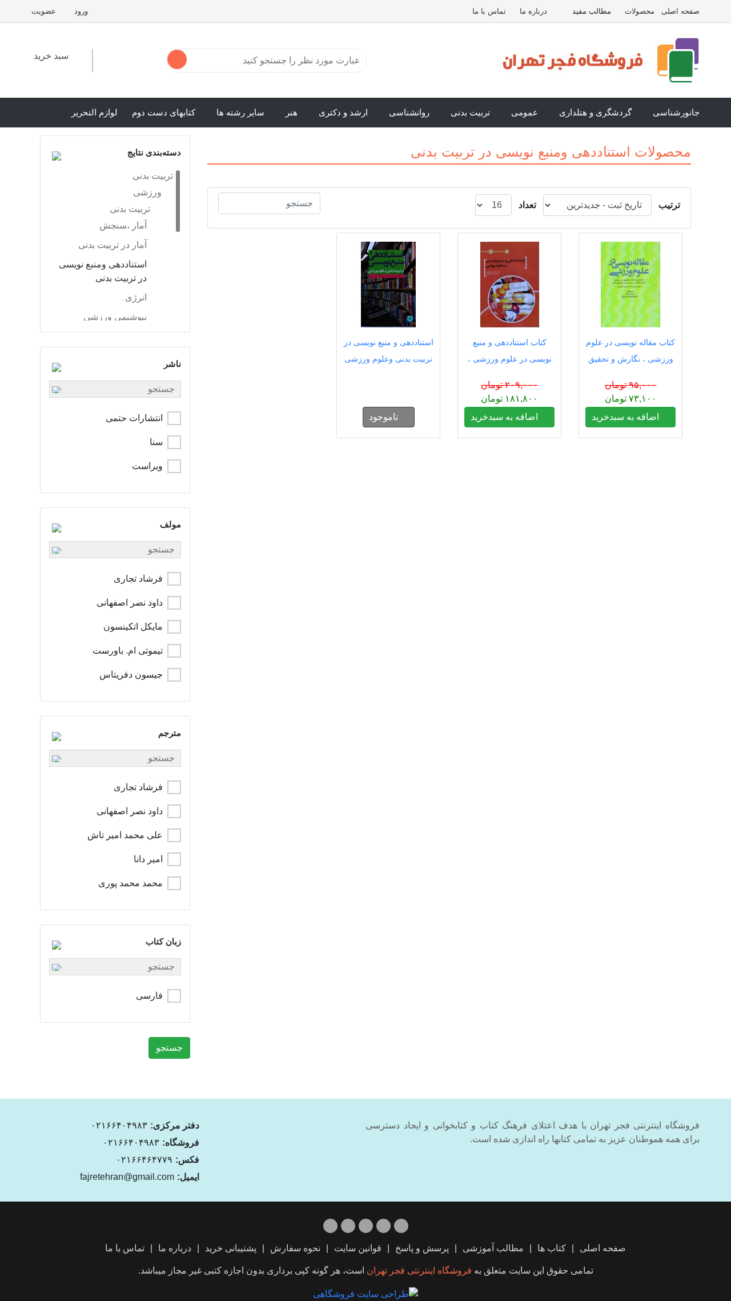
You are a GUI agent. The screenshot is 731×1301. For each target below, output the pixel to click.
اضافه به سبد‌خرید (626, 417)
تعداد (527, 205)
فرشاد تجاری (138, 578)
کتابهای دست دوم (163, 112)
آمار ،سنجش (123, 225)
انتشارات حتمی (134, 418)
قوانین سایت (357, 1248)
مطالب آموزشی (493, 1248)
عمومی (524, 112)
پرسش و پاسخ (422, 1248)
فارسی (149, 995)
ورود (81, 11)
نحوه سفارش (295, 1248)
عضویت (43, 11)
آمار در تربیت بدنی (112, 245)
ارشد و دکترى (343, 112)
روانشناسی (409, 112)
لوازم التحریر (94, 112)
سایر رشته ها (240, 112)
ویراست (147, 466)
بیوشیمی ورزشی (115, 317)
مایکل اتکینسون (133, 626)
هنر (292, 112)
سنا (156, 442)
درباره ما (533, 11)
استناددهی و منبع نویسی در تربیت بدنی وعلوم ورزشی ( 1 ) (388, 359)
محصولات (639, 11)
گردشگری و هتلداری (595, 112)
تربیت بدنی (470, 112)
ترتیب (669, 205)
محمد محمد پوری (130, 883)
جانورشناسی (676, 112)
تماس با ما (489, 11)
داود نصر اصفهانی (130, 602)
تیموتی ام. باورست (128, 650)
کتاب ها (551, 1248)
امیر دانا (148, 859)
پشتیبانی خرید (230, 1248)
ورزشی (147, 192)
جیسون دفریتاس (131, 674)
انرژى (136, 297)
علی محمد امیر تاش (125, 835)
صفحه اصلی (680, 11)
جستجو (169, 1047)
